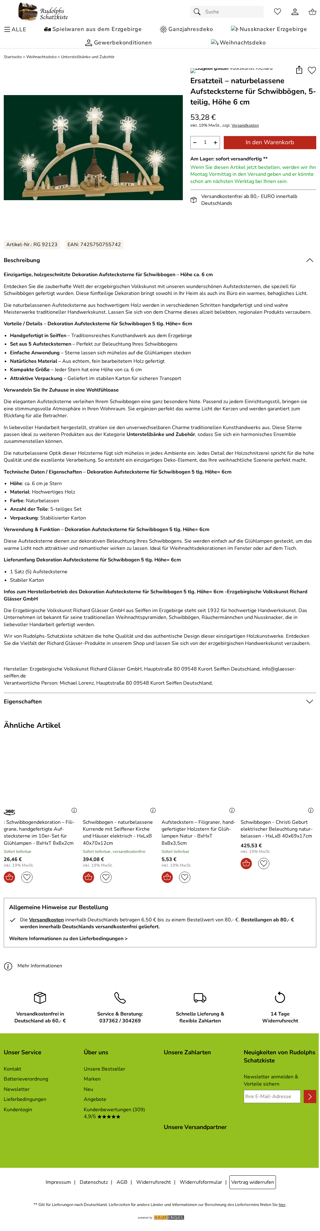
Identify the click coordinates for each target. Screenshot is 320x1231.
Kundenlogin (18, 1109)
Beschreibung (22, 260)
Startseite (13, 57)
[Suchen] (199, 12)
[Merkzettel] (277, 12)
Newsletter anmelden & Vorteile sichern (271, 1080)
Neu (88, 1089)
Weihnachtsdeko (41, 57)
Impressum (58, 1182)
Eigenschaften (23, 701)
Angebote (95, 1099)
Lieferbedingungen (25, 1099)
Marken (92, 1079)
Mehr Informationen (40, 965)
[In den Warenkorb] (9, 877)
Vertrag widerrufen (252, 1182)
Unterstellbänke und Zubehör (88, 57)
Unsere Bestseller (104, 1069)
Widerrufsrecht (153, 1182)
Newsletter (17, 1089)
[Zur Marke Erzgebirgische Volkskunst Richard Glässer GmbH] (240, 70)
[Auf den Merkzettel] (312, 70)
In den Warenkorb (270, 142)
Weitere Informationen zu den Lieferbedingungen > (68, 938)
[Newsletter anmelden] (310, 1096)
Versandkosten (245, 125)
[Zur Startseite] (43, 12)
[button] (298, 70)
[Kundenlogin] (295, 12)
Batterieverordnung (26, 1079)
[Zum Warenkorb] (312, 12)
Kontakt (12, 1069)
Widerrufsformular (201, 1182)
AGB (122, 1182)
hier (282, 1205)
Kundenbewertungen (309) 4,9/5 (114, 1113)
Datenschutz (94, 1182)
